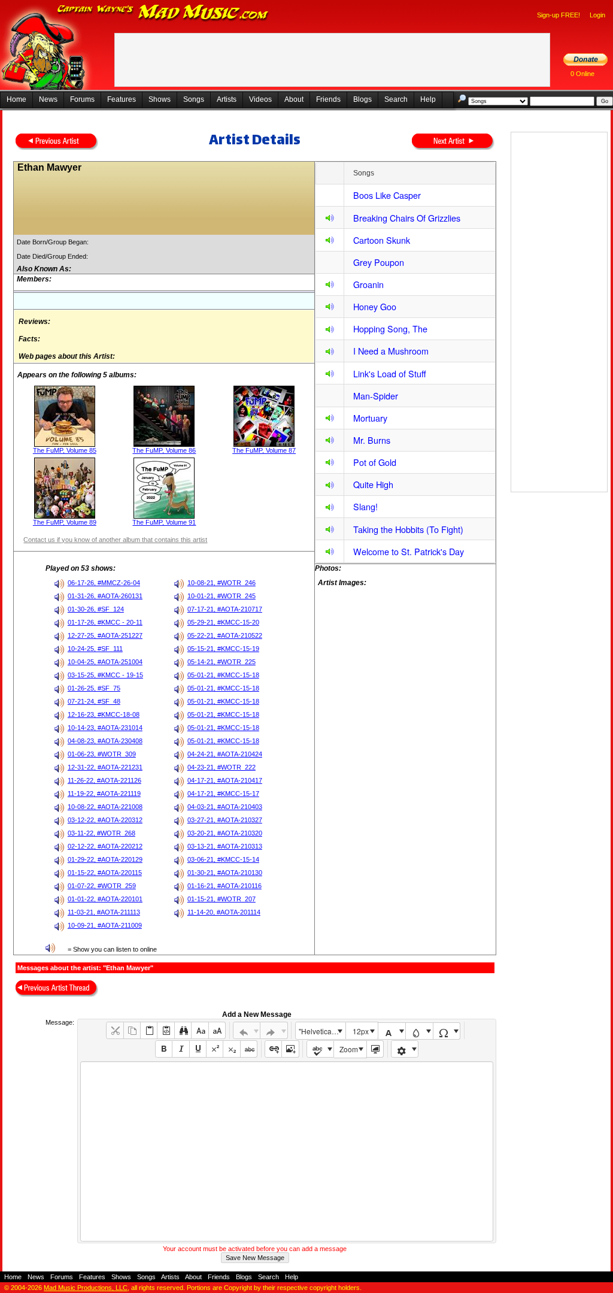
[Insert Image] (290, 1049)
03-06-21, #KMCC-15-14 (223, 859)
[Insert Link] (273, 1049)
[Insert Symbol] (446, 1031)
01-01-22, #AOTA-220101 (105, 899)
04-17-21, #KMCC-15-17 (223, 793)
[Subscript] (231, 1049)
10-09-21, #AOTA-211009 (105, 925)
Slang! (365, 506)
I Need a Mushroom (391, 350)
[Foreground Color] (391, 1031)
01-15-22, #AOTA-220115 (105, 872)
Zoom (348, 1049)
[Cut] (115, 1030)
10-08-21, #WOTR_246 (221, 582)
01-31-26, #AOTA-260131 (105, 595)
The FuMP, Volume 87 (264, 450)
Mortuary (370, 417)
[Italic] (180, 1049)
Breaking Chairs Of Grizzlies (406, 217)
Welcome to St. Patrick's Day (408, 551)
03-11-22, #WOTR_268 (101, 833)
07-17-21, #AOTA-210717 (224, 609)
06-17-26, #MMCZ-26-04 (104, 582)
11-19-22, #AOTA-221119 (104, 793)
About (294, 99)
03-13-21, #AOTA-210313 (224, 846)
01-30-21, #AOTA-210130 (224, 872)
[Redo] (273, 1030)
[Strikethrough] (249, 1049)
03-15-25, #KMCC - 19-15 (105, 675)
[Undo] (246, 1030)
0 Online (582, 73)
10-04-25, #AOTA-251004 (105, 661)
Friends (328, 99)
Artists (226, 99)
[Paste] (149, 1030)
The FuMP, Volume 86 (164, 450)
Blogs (362, 99)
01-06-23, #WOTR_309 (102, 754)
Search (396, 99)
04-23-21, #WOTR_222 (221, 767)
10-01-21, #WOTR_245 (221, 595)
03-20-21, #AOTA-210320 (224, 833)
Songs (193, 99)
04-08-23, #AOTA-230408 (105, 740)
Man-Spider (375, 395)
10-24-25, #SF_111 (95, 648)
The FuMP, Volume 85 (64, 450)
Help (428, 99)
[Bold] (164, 1049)
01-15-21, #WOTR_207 (221, 899)
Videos (260, 99)
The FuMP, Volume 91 (164, 522)
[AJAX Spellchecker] (320, 1049)
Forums (82, 99)
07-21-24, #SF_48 (94, 701)
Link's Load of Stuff (389, 373)
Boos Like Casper (387, 195)
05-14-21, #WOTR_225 (221, 661)
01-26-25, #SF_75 (94, 688)
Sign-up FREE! (558, 15)
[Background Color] (419, 1031)
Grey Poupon (378, 262)
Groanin (368, 284)
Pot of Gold (374, 462)
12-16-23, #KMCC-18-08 (103, 714)
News (48, 99)
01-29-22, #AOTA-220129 (105, 859)
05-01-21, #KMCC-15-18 (223, 675)
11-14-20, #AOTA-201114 (223, 912)
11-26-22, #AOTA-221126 (104, 780)
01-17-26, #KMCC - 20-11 (105, 622)
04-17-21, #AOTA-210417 (224, 780)
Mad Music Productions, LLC (86, 1287)
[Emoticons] (405, 1049)
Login (597, 15)
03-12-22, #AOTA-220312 (105, 819)
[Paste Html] (165, 1030)
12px (361, 1031)
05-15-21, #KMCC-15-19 (223, 648)
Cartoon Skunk (381, 240)
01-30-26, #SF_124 (96, 609)
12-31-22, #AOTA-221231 (105, 767)
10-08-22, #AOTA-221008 (105, 806)
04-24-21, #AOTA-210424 (224, 754)
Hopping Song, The (390, 328)
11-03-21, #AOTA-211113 (104, 912)
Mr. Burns (371, 440)
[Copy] (132, 1030)
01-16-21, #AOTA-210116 (224, 885)
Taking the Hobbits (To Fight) (408, 529)
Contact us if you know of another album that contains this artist (115, 539)
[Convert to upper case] (217, 1030)
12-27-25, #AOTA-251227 (105, 635)
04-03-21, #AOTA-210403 (224, 806)
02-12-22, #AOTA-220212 (105, 846)
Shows (159, 99)
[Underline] (198, 1049)
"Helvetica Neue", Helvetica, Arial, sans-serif (322, 1031)
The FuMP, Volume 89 (64, 522)
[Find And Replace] (183, 1030)
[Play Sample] (330, 219)
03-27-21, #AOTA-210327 (224, 819)
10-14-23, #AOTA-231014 (105, 727)
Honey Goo (374, 306)
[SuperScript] (215, 1049)
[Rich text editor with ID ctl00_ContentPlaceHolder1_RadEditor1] (286, 1151)
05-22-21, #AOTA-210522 (224, 635)
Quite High (373, 484)
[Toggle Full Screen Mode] (375, 1049)
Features (121, 99)
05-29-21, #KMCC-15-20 (223, 622)
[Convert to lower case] (200, 1030)
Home (16, 99)
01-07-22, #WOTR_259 (102, 885)
